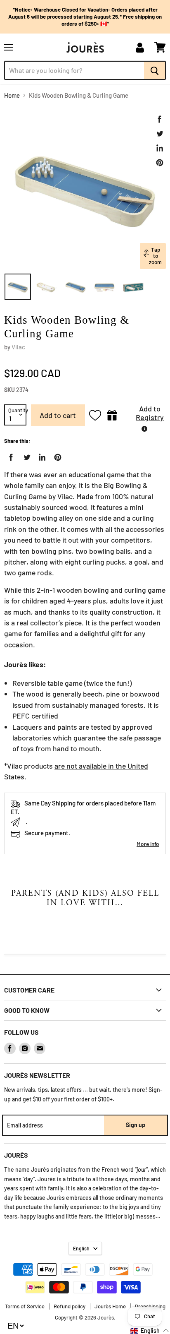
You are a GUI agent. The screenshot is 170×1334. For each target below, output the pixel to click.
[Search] (155, 70)
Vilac (18, 347)
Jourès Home (110, 1306)
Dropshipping (150, 1306)
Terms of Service (25, 1306)
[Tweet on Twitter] (159, 133)
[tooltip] (144, 429)
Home (12, 95)
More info (148, 843)
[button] (143, 415)
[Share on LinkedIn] (159, 148)
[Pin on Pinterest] (159, 162)
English (81, 1248)
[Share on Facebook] (159, 119)
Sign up (135, 1124)
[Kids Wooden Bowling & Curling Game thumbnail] (18, 287)
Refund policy (69, 1306)
